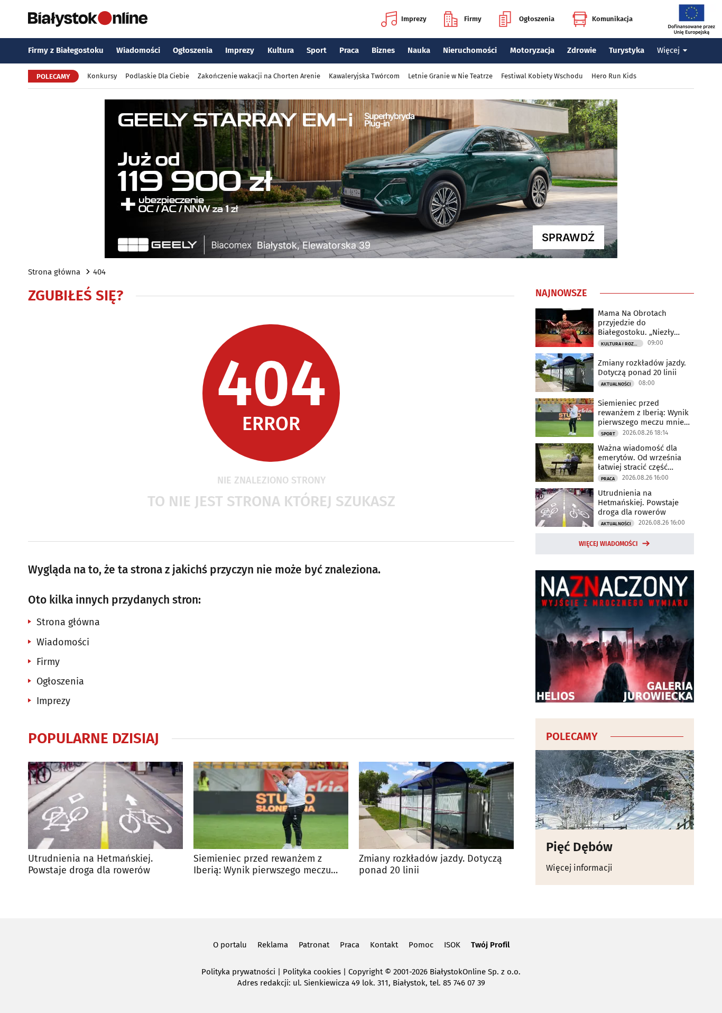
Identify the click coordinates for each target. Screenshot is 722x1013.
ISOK (452, 945)
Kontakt (384, 945)
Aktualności (616, 384)
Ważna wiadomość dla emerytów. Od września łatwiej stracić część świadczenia (639, 457)
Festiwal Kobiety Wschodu (542, 75)
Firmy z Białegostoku (66, 50)
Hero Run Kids (613, 75)
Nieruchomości (470, 50)
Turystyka (626, 50)
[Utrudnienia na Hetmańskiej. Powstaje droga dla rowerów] (105, 805)
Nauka (419, 50)
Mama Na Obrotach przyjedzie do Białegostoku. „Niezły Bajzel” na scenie (636, 322)
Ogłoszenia (536, 19)
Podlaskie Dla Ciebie (157, 75)
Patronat (314, 945)
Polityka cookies (312, 972)
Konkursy (102, 75)
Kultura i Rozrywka (622, 343)
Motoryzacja (532, 50)
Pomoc (421, 945)
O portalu (230, 945)
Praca (349, 50)
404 (99, 272)
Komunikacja (612, 19)
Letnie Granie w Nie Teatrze (450, 75)
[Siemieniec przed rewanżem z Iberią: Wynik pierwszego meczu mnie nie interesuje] (270, 805)
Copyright (365, 972)
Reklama (272, 945)
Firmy (473, 19)
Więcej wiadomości (608, 543)
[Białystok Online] (87, 19)
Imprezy (414, 19)
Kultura (280, 50)
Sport (317, 50)
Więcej (668, 50)
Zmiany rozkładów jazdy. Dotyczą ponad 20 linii (430, 864)
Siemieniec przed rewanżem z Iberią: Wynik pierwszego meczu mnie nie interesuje (262, 864)
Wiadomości (138, 50)
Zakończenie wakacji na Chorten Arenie (259, 75)
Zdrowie (581, 50)
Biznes (383, 50)
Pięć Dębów (579, 847)
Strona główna (54, 272)
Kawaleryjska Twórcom (364, 75)
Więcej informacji (579, 868)
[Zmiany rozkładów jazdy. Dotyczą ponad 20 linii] (436, 805)
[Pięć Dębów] (614, 789)
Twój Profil (490, 945)
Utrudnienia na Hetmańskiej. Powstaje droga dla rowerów (90, 864)
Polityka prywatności (238, 972)
